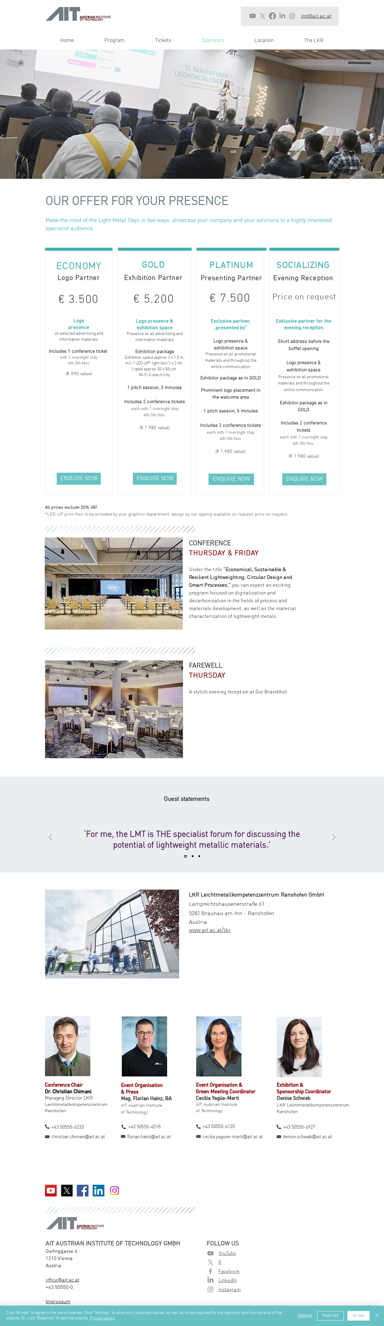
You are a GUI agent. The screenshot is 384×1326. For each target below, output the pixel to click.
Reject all (330, 1315)
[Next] (333, 837)
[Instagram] (292, 15)
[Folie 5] (199, 856)
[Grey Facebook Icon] (210, 1271)
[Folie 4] (193, 856)
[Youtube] (252, 15)
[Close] (376, 1315)
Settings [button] (305, 1315)
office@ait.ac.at (62, 1280)
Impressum (58, 1302)
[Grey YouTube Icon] (210, 1253)
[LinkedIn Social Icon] (98, 1190)
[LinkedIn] (282, 15)
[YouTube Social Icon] (51, 1190)
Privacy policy (102, 1318)
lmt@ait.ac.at (316, 15)
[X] (262, 15)
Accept (358, 1315)
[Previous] (50, 837)
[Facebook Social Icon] (82, 1190)
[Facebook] (272, 15)
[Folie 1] (185, 856)
